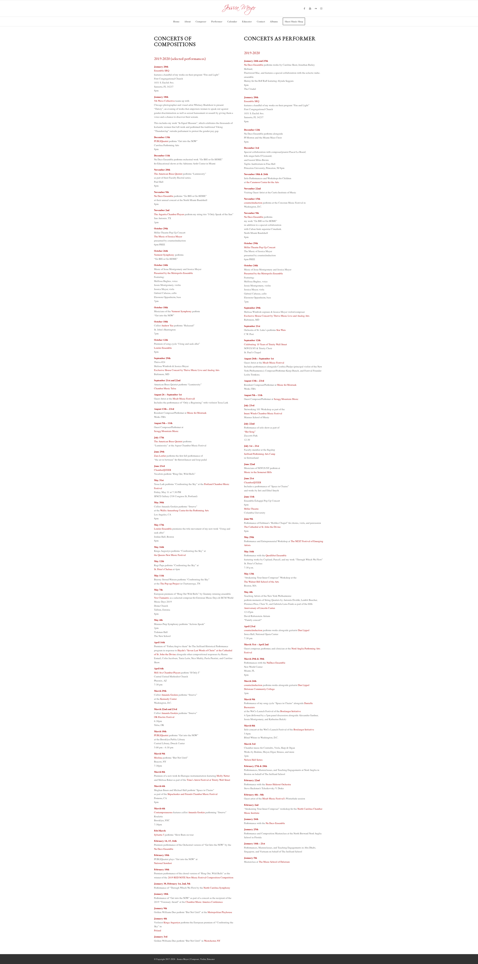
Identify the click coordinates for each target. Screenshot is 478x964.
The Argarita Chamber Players (169, 214)
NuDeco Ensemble (276, 662)
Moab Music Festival (273, 362)
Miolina (158, 757)
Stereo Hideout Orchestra (278, 784)
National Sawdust (163, 863)
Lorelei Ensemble (163, 348)
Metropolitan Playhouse (220, 912)
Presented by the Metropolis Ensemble (173, 273)
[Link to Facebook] (304, 8)
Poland (157, 930)
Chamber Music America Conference (204, 902)
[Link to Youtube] (310, 8)
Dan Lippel (303, 630)
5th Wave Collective (164, 100)
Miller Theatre (251, 508)
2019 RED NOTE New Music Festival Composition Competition (200, 877)
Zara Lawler (160, 455)
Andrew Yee (167, 325)
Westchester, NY (212, 940)
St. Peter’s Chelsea (163, 569)
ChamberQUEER (162, 470)
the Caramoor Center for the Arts (262, 182)
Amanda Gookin (169, 694)
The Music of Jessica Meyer (168, 236)
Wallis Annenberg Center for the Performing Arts (184, 510)
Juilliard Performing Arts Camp (259, 454)
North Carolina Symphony (217, 887)
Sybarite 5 (159, 834)
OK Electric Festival (164, 717)
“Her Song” (250, 431)
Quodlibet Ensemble (276, 555)
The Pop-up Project (170, 583)
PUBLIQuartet (161, 141)
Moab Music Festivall (184, 398)
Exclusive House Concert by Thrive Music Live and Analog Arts (186, 370)
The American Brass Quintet (168, 173)
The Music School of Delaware (274, 861)
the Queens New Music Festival (170, 555)
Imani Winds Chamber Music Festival (263, 413)
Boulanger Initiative (290, 711)
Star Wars (281, 330)
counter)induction (253, 202)
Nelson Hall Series (253, 759)
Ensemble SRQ (161, 70)
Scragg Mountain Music (166, 431)
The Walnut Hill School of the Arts (261, 581)
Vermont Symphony (164, 254)
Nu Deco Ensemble (163, 196)
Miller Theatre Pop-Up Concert (259, 247)
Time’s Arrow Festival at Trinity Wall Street (208, 780)
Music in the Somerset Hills (258, 472)
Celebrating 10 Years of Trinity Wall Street (265, 344)
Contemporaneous (163, 812)
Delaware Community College (259, 689)
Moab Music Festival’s (273, 798)
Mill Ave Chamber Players (167, 672)
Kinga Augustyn (172, 922)
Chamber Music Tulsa (165, 388)
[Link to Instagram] (321, 8)
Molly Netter (223, 775)
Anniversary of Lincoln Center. (259, 608)
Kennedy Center (168, 699)
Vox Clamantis (162, 597)
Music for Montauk (197, 412)
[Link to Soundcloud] (315, 8)
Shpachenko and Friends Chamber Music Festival (192, 794)
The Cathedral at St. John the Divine (262, 526)
